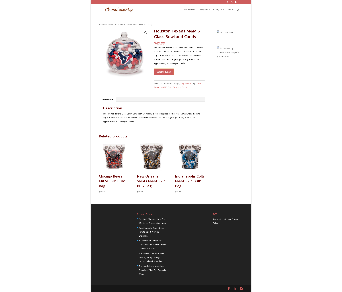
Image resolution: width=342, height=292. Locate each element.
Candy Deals (189, 10)
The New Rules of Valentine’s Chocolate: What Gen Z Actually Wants (152, 270)
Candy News (218, 10)
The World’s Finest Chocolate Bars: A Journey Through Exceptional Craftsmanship (151, 257)
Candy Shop (204, 10)
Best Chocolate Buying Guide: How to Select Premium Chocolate (151, 232)
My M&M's (109, 24)
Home (101, 24)
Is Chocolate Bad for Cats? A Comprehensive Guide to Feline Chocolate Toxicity (152, 244)
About (231, 10)
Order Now (164, 72)
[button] (145, 32)
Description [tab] (107, 99)
